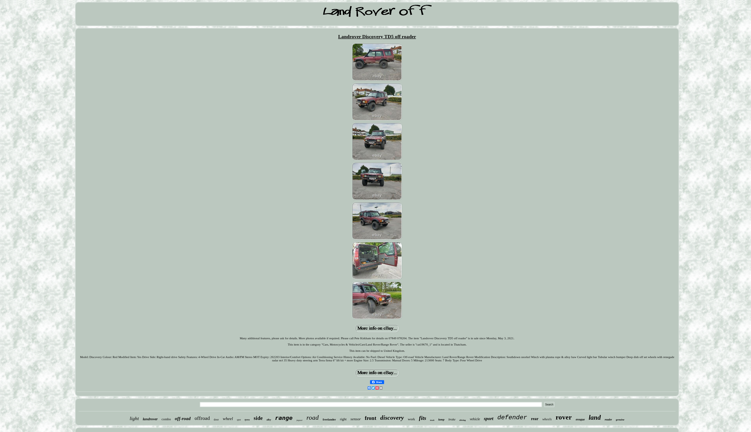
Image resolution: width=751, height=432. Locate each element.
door (216, 419)
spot (239, 419)
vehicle (475, 419)
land (595, 417)
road (312, 417)
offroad (202, 418)
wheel (228, 418)
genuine (620, 419)
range (284, 417)
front (370, 418)
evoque (580, 419)
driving (462, 420)
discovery (392, 417)
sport (488, 418)
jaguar (299, 420)
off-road (183, 418)
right (343, 419)
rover (564, 417)
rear (534, 418)
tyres (247, 419)
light (134, 418)
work (411, 419)
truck (432, 420)
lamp (441, 419)
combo (166, 419)
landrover (150, 419)
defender (512, 417)
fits (422, 418)
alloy (269, 419)
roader (608, 419)
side (258, 418)
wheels (547, 419)
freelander (329, 419)
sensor (355, 419)
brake (451, 419)
